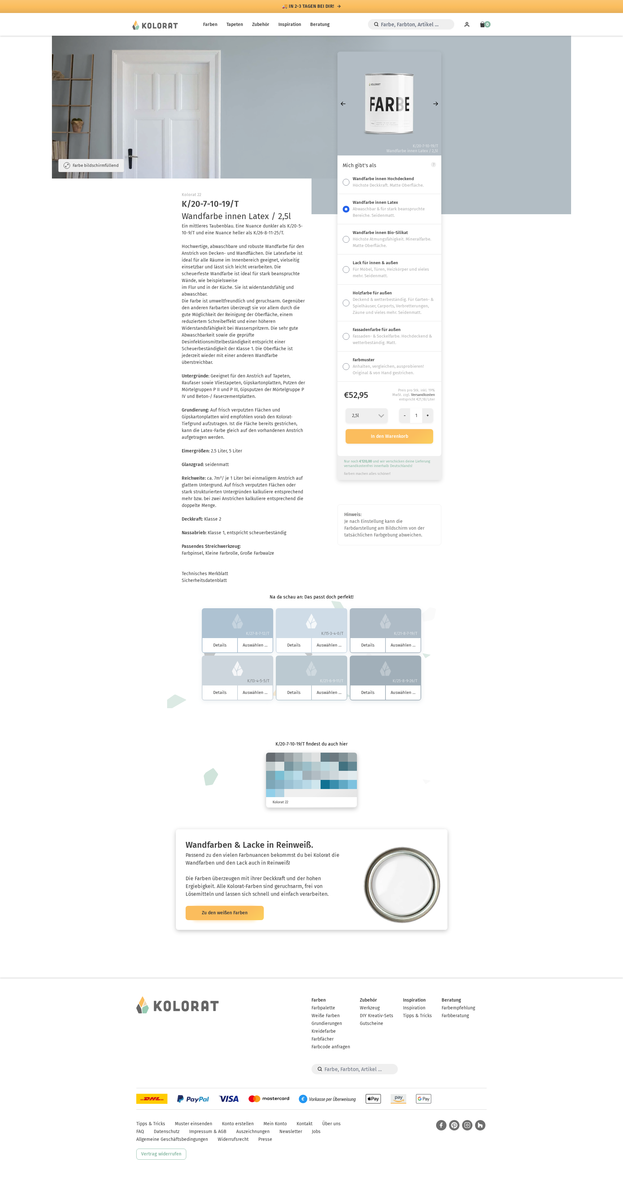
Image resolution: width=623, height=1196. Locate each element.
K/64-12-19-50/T (343, 766)
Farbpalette (323, 1008)
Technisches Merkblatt (205, 573)
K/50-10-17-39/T (352, 766)
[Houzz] (480, 1125)
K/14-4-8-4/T (334, 775)
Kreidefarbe (324, 1031)
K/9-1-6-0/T (343, 775)
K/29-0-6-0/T (307, 784)
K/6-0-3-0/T (352, 775)
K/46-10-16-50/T (325, 757)
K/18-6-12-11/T (270, 766)
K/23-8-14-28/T (352, 757)
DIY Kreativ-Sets (376, 1015)
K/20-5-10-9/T (325, 775)
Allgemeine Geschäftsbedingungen (172, 1139)
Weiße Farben (326, 1015)
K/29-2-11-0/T (325, 766)
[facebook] (441, 1125)
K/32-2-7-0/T (279, 793)
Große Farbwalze (257, 553)
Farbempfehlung (458, 1008)
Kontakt (304, 1124)
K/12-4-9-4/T (307, 757)
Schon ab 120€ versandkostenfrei (308, 6)
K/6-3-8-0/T (316, 757)
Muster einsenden (193, 1124)
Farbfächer (323, 1039)
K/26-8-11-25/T (307, 775)
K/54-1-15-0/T (279, 775)
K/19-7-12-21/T (297, 757)
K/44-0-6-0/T (270, 793)
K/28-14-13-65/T (270, 757)
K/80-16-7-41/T (325, 784)
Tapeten (234, 24)
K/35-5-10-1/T (297, 784)
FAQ (140, 1131)
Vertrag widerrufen (161, 1154)
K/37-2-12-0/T (288, 775)
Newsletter (290, 1131)
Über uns (331, 1124)
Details (219, 645)
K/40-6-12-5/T (288, 784)
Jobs (316, 1131)
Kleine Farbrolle (221, 553)
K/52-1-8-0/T (352, 784)
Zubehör (260, 24)
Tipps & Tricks (417, 1015)
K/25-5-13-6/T (316, 766)
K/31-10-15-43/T (343, 757)
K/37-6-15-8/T (307, 766)
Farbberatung (455, 1015)
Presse (265, 1139)
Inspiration (289, 24)
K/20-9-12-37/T (288, 757)
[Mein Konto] (466, 24)
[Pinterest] (454, 1125)
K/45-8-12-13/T (279, 784)
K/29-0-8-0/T (297, 775)
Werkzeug (370, 1008)
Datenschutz (166, 1131)
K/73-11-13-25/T (334, 784)
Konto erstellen (238, 1124)
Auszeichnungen (253, 1131)
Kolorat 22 (191, 194)
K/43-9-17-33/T (288, 766)
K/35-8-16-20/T (297, 766)
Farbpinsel (192, 553)
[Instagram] (467, 1125)
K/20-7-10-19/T (316, 775)
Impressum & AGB (207, 1131)
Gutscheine (371, 1023)
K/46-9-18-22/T (270, 775)
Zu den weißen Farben (225, 913)
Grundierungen (327, 1023)
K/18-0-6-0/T (316, 784)
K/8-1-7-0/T (279, 766)
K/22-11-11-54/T (279, 757)
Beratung (320, 24)
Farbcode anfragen (331, 1047)
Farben (210, 24)
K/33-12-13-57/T (334, 757)
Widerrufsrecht (233, 1139)
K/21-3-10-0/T (334, 766)
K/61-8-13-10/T (343, 784)
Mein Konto (275, 1124)
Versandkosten (423, 395)
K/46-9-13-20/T (270, 784)
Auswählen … (255, 645)
